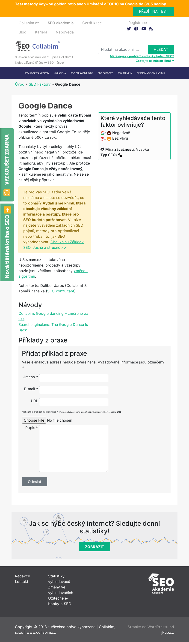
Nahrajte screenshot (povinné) (71, 411)
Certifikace (92, 23)
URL (34, 401)
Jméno (30, 377)
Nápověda (65, 32)
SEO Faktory (40, 84)
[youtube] (143, 28)
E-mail (31, 389)
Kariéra (41, 32)
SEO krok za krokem (36, 73)
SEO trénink (125, 73)
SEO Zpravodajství (82, 73)
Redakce (22, 576)
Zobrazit (94, 546)
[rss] (151, 28)
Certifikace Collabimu (151, 73)
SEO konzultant (60, 291)
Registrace (137, 22)
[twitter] (129, 28)
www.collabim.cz (41, 632)
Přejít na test (153, 11)
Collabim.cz (29, 23)
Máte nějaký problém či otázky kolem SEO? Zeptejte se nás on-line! (142, 58)
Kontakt (21, 581)
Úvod (19, 84)
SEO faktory (105, 73)
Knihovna (60, 73)
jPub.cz (167, 632)
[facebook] (136, 28)
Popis (31, 427)
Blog (23, 32)
